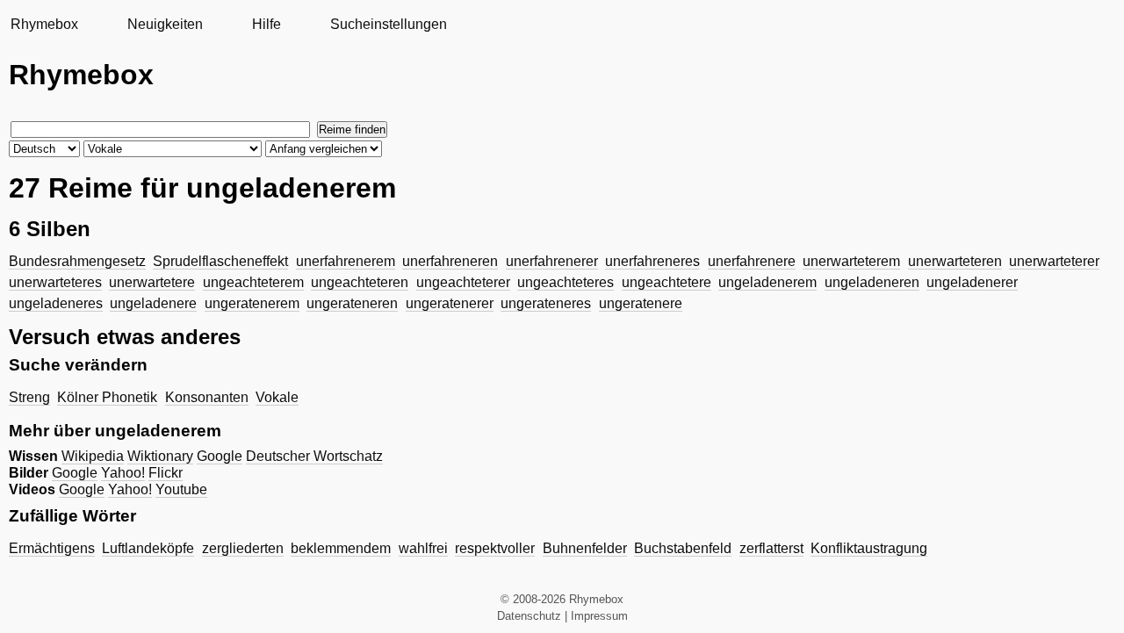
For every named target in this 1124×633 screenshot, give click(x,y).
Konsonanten (207, 397)
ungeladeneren (872, 282)
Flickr (165, 472)
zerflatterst (771, 548)
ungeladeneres (56, 303)
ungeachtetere (666, 282)
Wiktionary (160, 456)
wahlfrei (423, 548)
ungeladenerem (767, 282)
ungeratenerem (252, 303)
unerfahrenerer (552, 261)
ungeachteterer (463, 282)
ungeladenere (153, 303)
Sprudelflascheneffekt (220, 261)
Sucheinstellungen (388, 24)
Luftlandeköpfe (148, 548)
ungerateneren (352, 303)
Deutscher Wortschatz (314, 456)
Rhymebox (44, 24)
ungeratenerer (450, 303)
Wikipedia (92, 456)
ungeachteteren (359, 282)
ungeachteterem (253, 282)
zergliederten (243, 548)
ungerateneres (546, 303)
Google (219, 456)
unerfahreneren (450, 261)
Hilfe (266, 24)
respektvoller (495, 548)
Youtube (181, 489)
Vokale (277, 397)
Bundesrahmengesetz (77, 261)
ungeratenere (640, 303)
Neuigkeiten (165, 24)
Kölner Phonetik (107, 397)
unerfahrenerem (345, 261)
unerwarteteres (55, 282)
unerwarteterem (851, 261)
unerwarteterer (1054, 261)
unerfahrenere (752, 261)
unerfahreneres (652, 261)
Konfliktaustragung (869, 548)
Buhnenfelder (585, 548)
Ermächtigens (52, 548)
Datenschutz (529, 615)
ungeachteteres (565, 282)
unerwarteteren (955, 261)
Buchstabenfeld (682, 548)
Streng (29, 397)
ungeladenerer (972, 282)
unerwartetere (152, 282)
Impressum (599, 615)
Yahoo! (123, 472)
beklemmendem (341, 548)
